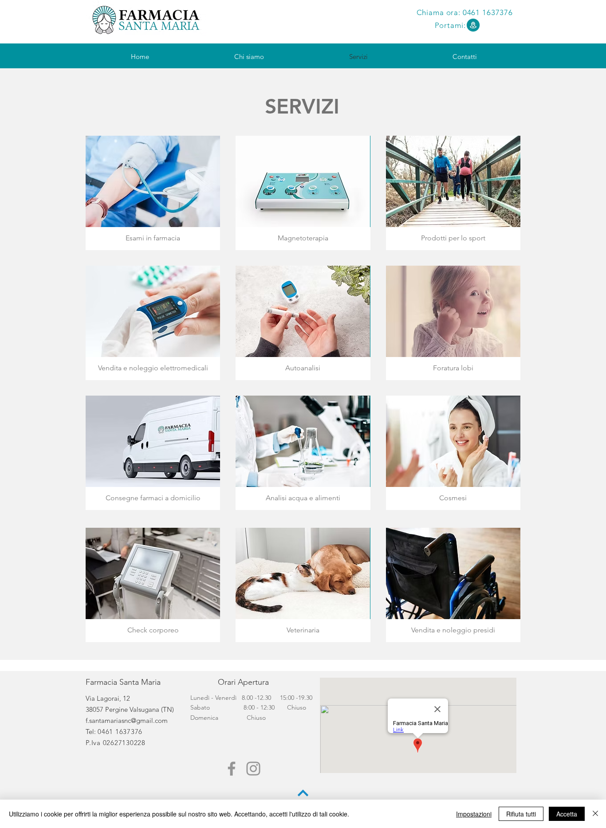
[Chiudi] (595, 814)
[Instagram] (253, 768)
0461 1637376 (488, 12)
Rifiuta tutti (521, 813)
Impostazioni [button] (474, 813)
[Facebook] (231, 768)
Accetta (566, 813)
